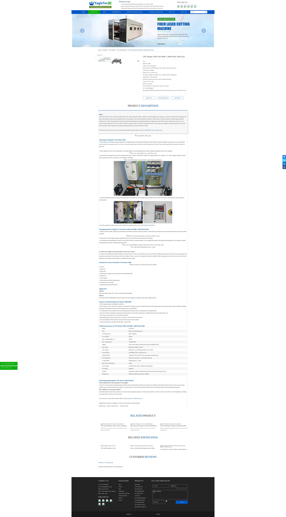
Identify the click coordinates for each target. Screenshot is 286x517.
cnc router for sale (124, 406)
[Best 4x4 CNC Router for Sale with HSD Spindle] (144, 424)
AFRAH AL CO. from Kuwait (105, 462)
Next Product (177, 97)
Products (94, 12)
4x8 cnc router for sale (156, 130)
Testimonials (116, 12)
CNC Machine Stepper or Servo (108, 448)
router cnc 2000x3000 (145, 130)
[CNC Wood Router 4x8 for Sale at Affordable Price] (114, 424)
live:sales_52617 (105, 489)
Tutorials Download (156, 12)
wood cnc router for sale (112, 406)
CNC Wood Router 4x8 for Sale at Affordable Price (114, 426)
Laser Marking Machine (140, 500)
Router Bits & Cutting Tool (140, 506)
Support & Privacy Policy (134, 12)
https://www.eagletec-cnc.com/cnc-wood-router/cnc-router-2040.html (123, 403)
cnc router (177, 142)
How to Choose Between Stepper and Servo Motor (143, 448)
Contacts (183, 12)
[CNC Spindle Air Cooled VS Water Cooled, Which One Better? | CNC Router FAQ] (174, 446)
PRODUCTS (139, 481)
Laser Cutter (137, 495)
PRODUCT (143, 415)
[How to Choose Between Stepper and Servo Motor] (144, 445)
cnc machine (167, 116)
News (104, 12)
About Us (172, 12)
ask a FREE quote (135, 398)
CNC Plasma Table (139, 493)
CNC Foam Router (139, 486)
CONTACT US (103, 481)
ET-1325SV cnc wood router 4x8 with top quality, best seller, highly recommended (114, 429)
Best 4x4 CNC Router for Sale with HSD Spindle (144, 426)
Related (143, 437)
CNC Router (112, 50)
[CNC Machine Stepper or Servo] (114, 445)
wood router (115, 116)
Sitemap (158, 514)
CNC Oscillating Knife (139, 491)
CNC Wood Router (121, 50)
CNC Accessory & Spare (140, 504)
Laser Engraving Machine (140, 497)
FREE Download (6, 368)
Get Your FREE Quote (8, 363)
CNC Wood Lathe (138, 489)
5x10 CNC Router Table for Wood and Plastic (174, 426)
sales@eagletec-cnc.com (107, 486)
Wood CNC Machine (151, 65)
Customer (143, 456)
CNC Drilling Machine (139, 502)
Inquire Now (149, 97)
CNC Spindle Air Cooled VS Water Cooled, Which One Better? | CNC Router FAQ (174, 449)
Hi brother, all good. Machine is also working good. (110, 466)
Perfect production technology (107, 142)
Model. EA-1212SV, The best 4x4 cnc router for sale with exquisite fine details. (143, 429)
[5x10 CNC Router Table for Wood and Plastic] (174, 424)
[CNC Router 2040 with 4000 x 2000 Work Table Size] (105, 59)
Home (83, 12)
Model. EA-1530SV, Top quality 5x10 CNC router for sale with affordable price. (173, 429)
